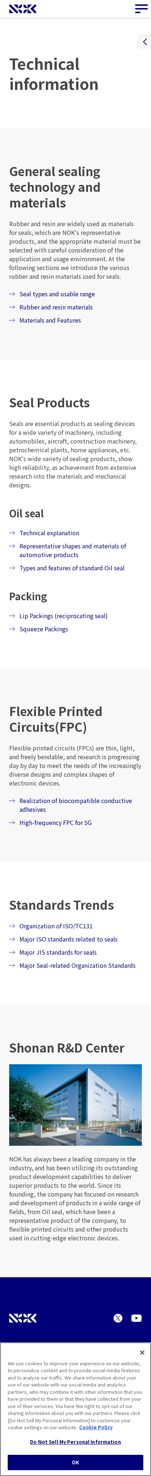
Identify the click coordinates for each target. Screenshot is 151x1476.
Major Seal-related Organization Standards (77, 965)
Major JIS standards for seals (58, 952)
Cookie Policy (96, 1427)
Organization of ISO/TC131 (56, 925)
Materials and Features (50, 320)
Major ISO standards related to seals (68, 939)
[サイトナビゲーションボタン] (142, 9)
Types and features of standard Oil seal (72, 567)
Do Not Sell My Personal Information (75, 1441)
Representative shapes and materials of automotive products (72, 550)
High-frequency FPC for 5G (55, 822)
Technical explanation (49, 532)
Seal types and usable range (57, 293)
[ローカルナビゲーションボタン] (145, 41)
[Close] (142, 1352)
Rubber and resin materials (56, 307)
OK (75, 1462)
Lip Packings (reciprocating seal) (63, 615)
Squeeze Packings (43, 628)
